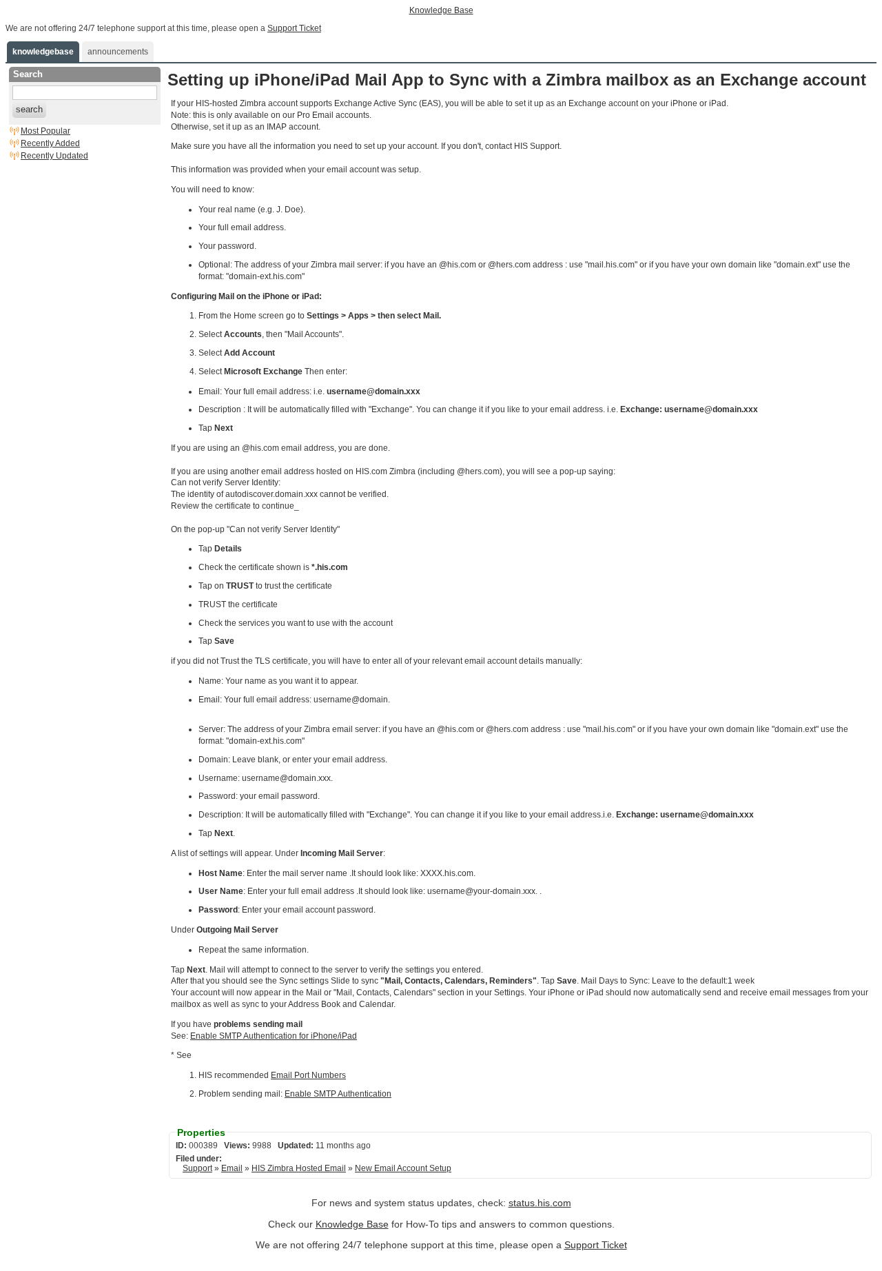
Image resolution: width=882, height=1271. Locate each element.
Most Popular (45, 131)
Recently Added (50, 143)
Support (197, 1168)
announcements (118, 52)
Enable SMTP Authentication (338, 1094)
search (29, 109)
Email (232, 1168)
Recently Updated (54, 156)
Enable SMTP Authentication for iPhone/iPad (273, 1036)
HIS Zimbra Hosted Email (299, 1168)
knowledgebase (43, 52)
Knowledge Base (441, 10)
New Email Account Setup (403, 1168)
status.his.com (540, 1202)
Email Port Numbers (308, 1075)
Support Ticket (294, 28)
